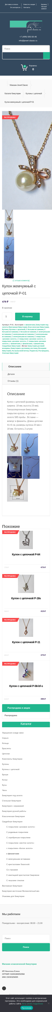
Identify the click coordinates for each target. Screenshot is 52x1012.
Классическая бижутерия (38, 327)
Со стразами (12, 870)
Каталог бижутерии (13, 93)
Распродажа (43, 351)
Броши (5, 774)
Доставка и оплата (11, 4)
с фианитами (15, 344)
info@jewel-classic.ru (28, 40)
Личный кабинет (44, 7)
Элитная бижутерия (10, 353)
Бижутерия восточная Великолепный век (20, 891)
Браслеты (6, 748)
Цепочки (6, 754)
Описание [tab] (14, 366)
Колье (4, 780)
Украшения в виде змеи (13, 733)
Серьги (5, 738)
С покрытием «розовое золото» (31, 339)
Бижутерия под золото (12, 795)
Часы (4, 790)
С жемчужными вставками (23, 334)
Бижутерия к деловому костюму (24, 348)
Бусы (4, 785)
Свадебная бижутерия (11, 346)
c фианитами (29, 325)
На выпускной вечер (20, 351)
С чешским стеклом (15, 880)
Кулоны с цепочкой (34, 93)
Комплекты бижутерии (12, 759)
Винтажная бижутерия (18, 327)
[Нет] (48, 1003)
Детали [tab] (11, 374)
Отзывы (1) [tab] (13, 381)
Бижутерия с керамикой (13, 806)
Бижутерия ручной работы (14, 811)
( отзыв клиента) (21, 280)
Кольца (5, 743)
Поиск (26, 947)
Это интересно (15, 7)
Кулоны (5, 329)
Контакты (27, 7)
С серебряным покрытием (18, 837)
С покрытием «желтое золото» (20, 843)
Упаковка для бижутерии (13, 896)
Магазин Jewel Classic (19, 85)
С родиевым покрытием (17, 832)
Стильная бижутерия (11, 801)
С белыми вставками (34, 329)
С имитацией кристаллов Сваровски (22, 875)
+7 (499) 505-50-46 (28, 37)
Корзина (44, 4)
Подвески (34, 351)
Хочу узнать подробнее (32, 1004)
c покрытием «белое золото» (19, 848)
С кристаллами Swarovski (18, 864)
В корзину (27, 316)
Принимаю (27, 1008)
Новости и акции (29, 4)
